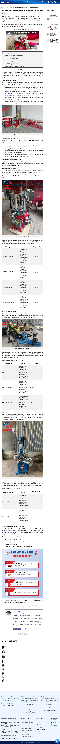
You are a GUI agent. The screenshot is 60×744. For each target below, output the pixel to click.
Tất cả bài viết (17, 628)
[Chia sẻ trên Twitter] (20, 634)
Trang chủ (3, 7)
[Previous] (2, 665)
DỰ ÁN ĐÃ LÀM (36, 2)
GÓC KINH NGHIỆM (45, 2)
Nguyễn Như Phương (17, 611)
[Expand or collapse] (42, 53)
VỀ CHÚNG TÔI (28, 2)
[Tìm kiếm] (55, 2)
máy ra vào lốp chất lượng (13, 532)
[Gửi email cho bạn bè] (22, 634)
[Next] (5, 665)
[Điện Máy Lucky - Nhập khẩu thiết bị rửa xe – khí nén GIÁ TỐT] (5, 2)
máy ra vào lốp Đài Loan (13, 93)
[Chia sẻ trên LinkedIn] (27, 634)
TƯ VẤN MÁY (9, 7)
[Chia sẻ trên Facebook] (18, 634)
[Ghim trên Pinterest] (25, 634)
